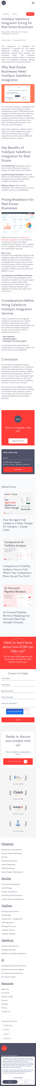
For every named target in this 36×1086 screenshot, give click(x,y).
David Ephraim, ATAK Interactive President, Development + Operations (14, 33)
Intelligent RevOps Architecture (13, 966)
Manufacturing (8, 1025)
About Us (5, 989)
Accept (10, 1082)
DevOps (6, 878)
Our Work (5, 993)
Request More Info (18, 441)
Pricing (4, 1008)
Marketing (7, 844)
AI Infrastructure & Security (12, 973)
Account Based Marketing (11, 853)
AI (2, 960)
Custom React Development (12, 899)
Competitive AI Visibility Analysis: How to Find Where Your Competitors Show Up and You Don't (17, 571)
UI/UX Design (6, 888)
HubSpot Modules (8, 934)
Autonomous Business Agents (12, 969)
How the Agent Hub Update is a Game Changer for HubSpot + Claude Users (18, 525)
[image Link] (18, 795)
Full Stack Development (10, 884)
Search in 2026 (7, 997)
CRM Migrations (7, 922)
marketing (5, 14)
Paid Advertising (7, 868)
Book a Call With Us (15, 761)
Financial (6, 1034)
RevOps (4, 857)
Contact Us (5, 1011)
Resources (7, 983)
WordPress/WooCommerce (12, 895)
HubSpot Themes (8, 930)
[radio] (6, 464)
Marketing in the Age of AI (11, 850)
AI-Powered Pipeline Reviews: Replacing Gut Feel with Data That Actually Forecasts (16, 617)
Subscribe (30, 14)
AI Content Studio (8, 977)
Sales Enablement (8, 864)
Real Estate (7, 1038)
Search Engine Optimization (12, 872)
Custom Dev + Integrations (11, 919)
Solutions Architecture (10, 911)
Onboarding (6, 915)
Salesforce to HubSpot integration (15, 238)
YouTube (4, 1004)
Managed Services (8, 926)
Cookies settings (18, 1077)
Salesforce (7, 940)
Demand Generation (9, 861)
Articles (4, 1000)
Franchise (6, 1030)
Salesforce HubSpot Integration (13, 953)
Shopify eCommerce (9, 892)
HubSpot (14, 14)
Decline (26, 1082)
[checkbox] (18, 464)
